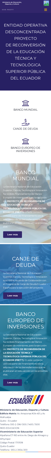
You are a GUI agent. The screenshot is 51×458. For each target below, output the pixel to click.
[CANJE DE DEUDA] (25, 122)
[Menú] (46, 9)
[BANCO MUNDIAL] (25, 103)
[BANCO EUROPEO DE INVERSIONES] (25, 141)
